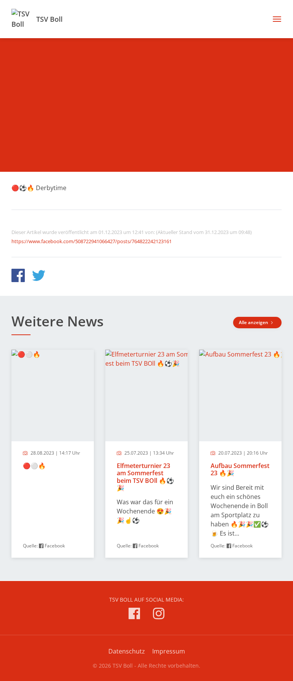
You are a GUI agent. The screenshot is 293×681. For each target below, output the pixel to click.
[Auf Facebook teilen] (18, 276)
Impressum (168, 651)
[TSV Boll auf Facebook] (134, 615)
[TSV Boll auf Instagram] (158, 615)
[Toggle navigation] (274, 19)
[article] (52, 454)
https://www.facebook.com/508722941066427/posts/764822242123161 (91, 241)
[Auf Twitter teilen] (38, 276)
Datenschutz (126, 651)
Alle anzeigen (254, 322)
